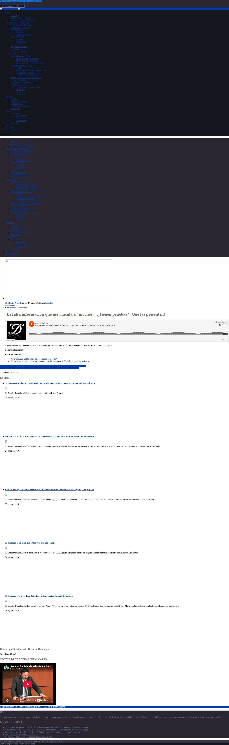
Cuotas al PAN (17, 85)
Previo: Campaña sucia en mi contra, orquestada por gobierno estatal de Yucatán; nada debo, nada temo (43, 366)
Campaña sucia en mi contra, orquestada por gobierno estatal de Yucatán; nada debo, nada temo (50, 361)
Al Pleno (19, 39)
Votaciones (15, 44)
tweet (12, 305)
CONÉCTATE (11, 128)
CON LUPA (10, 54)
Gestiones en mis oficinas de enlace (25, 87)
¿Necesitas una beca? (19, 49)
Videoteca (15, 123)
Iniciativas (20, 32)
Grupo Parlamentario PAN (27, 75)
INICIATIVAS (17, 30)
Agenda (8, 125)
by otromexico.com (27, 744)
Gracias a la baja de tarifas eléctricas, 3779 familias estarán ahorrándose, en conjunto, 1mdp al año (49, 489)
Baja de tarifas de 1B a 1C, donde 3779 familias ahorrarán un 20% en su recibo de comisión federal (49, 436)
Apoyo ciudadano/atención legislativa (26, 77)
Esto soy (14, 15)
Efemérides (15, 108)
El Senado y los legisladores (22, 25)
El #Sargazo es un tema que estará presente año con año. (30, 543)
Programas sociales (19, 46)
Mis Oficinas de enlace (10, 1)
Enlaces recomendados (20, 106)
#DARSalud (21, 120)
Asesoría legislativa (19, 80)
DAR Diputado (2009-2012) (23, 20)
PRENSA (9, 97)
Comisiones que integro (20, 27)
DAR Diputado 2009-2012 (31, 1)
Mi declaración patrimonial (27, 58)
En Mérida (20, 89)
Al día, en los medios (19, 101)
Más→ (221, 717)
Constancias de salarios (25, 73)
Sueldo (19, 68)
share (7, 305)
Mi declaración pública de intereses (30, 63)
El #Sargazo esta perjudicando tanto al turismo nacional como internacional (39, 596)
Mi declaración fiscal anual (27, 61)
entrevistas (48, 303)
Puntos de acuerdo (23, 35)
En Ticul (19, 92)
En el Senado (21, 116)
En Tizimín (20, 94)
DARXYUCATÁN (19, 51)
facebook (4, 3)
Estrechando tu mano (25, 118)
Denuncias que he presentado (23, 82)
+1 (16, 305)
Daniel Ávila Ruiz (16, 303)
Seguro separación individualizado (30, 70)
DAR (7, 13)
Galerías (8, 111)
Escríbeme (15, 130)
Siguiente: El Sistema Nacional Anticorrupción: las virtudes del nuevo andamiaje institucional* (39, 368)
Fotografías (15, 113)
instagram (12, 3)
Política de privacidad (9, 744)
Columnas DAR (17, 104)
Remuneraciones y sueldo (21, 66)
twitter (19, 3)
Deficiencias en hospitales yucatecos (20, 734)
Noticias (14, 99)
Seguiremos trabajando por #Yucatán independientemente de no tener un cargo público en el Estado (50, 383)
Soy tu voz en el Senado (21, 18)
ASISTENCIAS (17, 37)
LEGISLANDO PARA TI (16, 23)
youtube (26, 3)
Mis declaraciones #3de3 (21, 56)
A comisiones (21, 42)
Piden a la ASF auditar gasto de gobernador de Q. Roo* (34, 359)
